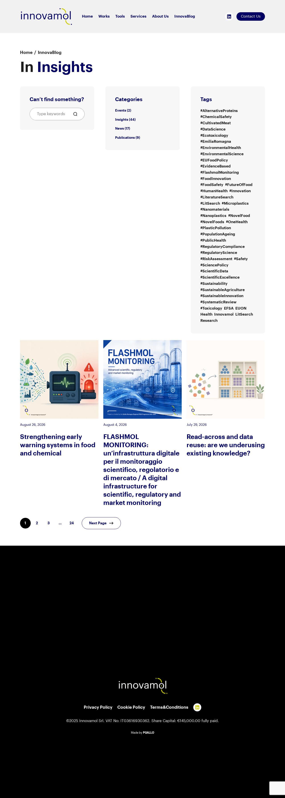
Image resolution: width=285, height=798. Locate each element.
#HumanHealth (214, 191)
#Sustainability (214, 284)
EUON (240, 308)
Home (26, 52)
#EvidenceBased (215, 166)
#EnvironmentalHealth (220, 148)
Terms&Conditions (169, 707)
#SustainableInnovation (221, 296)
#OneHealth (237, 222)
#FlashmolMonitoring (219, 172)
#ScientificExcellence (220, 277)
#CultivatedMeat (215, 123)
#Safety (241, 259)
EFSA (229, 308)
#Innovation (240, 191)
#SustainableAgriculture (222, 290)
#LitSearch (210, 203)
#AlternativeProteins (219, 111)
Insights (121, 119)
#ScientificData (214, 271)
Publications (125, 137)
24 (71, 523)
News (119, 128)
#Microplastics (235, 203)
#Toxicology (211, 308)
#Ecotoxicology (214, 135)
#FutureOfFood (238, 185)
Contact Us (251, 16)
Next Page (97, 523)
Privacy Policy (98, 707)
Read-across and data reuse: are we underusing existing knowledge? (226, 445)
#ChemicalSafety (216, 117)
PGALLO (148, 732)
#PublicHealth (213, 240)
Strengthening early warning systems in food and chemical (57, 445)
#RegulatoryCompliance (222, 247)
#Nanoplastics (213, 216)
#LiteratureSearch (216, 197)
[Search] (77, 114)
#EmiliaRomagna (215, 141)
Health (206, 314)
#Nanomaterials (214, 209)
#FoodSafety (211, 185)
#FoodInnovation (215, 179)
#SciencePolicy (214, 265)
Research (209, 320)
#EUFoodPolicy (214, 160)
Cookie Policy (131, 707)
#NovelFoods (212, 222)
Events (120, 110)
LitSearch (244, 314)
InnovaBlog (49, 52)
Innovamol (224, 314)
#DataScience (213, 129)
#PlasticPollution (215, 228)
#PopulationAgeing (217, 234)
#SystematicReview (218, 302)
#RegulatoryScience (218, 253)
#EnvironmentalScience (222, 154)
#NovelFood (239, 216)
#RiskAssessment (216, 259)
